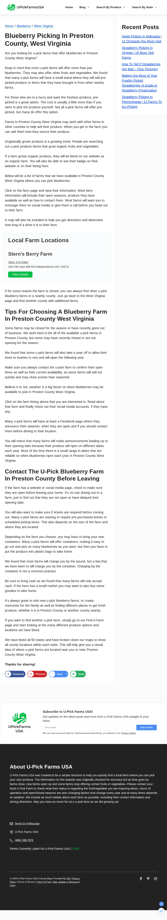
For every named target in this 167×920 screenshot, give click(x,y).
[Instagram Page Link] (155, 878)
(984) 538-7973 (24, 840)
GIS (68, 878)
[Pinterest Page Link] (148, 878)
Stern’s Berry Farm (30, 254)
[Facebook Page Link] (141, 878)
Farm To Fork (44, 882)
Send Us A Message (27, 823)
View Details (20, 274)
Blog (82, 7)
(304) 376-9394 (18, 262)
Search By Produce (108, 7)
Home (69, 7)
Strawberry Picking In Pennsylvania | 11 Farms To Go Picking (142, 101)
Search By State (142, 7)
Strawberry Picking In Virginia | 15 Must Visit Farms (138, 52)
